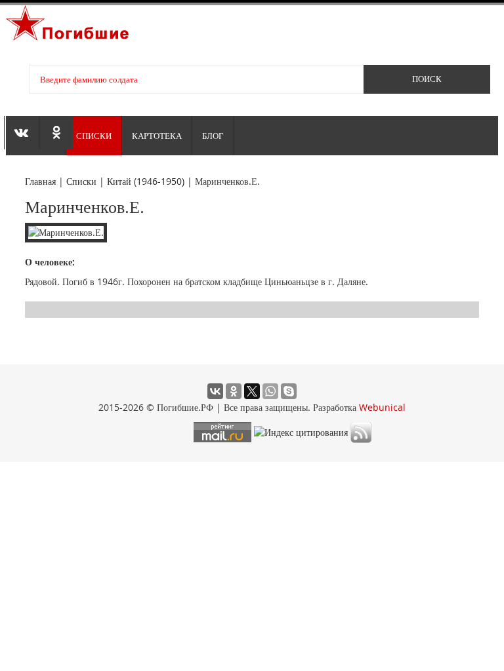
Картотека (157, 136)
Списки (94, 136)
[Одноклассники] (234, 391)
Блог (213, 136)
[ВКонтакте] (215, 391)
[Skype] (289, 391)
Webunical (382, 407)
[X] (252, 391)
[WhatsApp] (270, 391)
